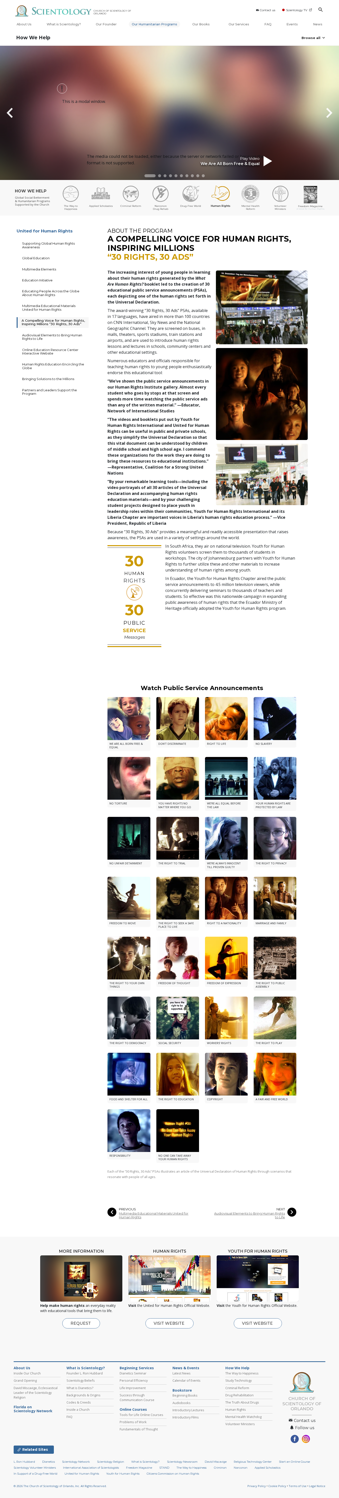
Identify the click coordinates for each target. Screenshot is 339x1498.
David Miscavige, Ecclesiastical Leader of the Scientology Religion (36, 1393)
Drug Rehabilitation (239, 1395)
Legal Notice (317, 1486)
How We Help (33, 38)
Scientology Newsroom (182, 1461)
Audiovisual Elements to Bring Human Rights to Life (249, 1215)
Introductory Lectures (188, 1410)
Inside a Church (78, 1409)
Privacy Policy (256, 1486)
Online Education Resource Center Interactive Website (50, 351)
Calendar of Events (186, 1380)
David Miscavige (216, 1461)
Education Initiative (37, 280)
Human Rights (235, 1409)
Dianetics (48, 1461)
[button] (150, 175)
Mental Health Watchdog (243, 1416)
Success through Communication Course (137, 1397)
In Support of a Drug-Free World (35, 1473)
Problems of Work (133, 1422)
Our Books (201, 24)
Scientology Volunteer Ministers (35, 1467)
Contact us (267, 10)
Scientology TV (296, 10)
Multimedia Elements (39, 269)
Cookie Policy (277, 1486)
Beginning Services (137, 1368)
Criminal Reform (237, 1388)
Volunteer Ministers (240, 1424)
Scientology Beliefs (81, 1380)
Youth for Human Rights (122, 1473)
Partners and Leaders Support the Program (49, 392)
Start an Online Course (294, 1461)
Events (292, 24)
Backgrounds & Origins (84, 1395)
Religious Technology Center (253, 1461)
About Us (24, 24)
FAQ (267, 24)
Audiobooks (181, 1403)
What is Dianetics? (80, 1388)
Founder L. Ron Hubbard (85, 1373)
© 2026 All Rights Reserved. (60, 1486)
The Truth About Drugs (242, 1402)
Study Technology (238, 1380)
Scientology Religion (110, 1461)
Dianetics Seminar (133, 1373)
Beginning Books (185, 1395)
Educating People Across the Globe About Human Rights (50, 293)
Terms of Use (297, 1486)
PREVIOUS (127, 1209)
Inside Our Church (27, 1373)
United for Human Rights (45, 230)
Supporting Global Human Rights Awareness (48, 245)
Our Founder (106, 24)
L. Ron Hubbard (24, 1461)
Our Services (239, 24)
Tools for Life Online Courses (141, 1414)
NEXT (280, 1209)
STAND (164, 1467)
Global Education (36, 258)
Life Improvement (133, 1388)
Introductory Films (185, 1417)
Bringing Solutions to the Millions (48, 379)
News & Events (185, 1368)
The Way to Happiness (242, 1373)
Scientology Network (76, 1461)
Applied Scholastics (267, 1467)
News (317, 24)
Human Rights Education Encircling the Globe (53, 366)
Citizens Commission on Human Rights (173, 1473)
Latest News (181, 1373)
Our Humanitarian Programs (154, 24)
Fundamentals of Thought (139, 1429)
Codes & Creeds (79, 1402)
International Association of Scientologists (91, 1467)
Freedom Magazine (139, 1467)
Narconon (240, 1467)
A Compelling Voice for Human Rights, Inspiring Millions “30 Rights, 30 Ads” (53, 322)
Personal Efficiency (134, 1380)
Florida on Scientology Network (33, 1409)
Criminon (220, 1467)
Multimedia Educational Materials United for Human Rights (153, 1215)
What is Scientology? (64, 24)
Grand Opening (25, 1380)
